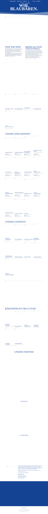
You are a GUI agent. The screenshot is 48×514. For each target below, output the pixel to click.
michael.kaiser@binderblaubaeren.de (22, 476)
